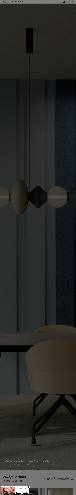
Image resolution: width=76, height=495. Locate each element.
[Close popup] (28, 487)
